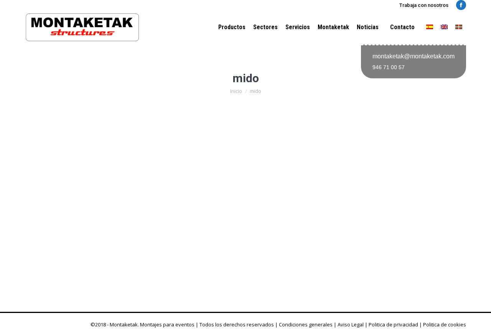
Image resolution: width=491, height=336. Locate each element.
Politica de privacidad (393, 324)
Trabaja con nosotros (423, 5)
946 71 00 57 (388, 67)
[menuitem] (429, 27)
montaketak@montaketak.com (413, 56)
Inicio (236, 91)
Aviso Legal (351, 324)
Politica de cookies (444, 324)
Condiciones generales (306, 324)
